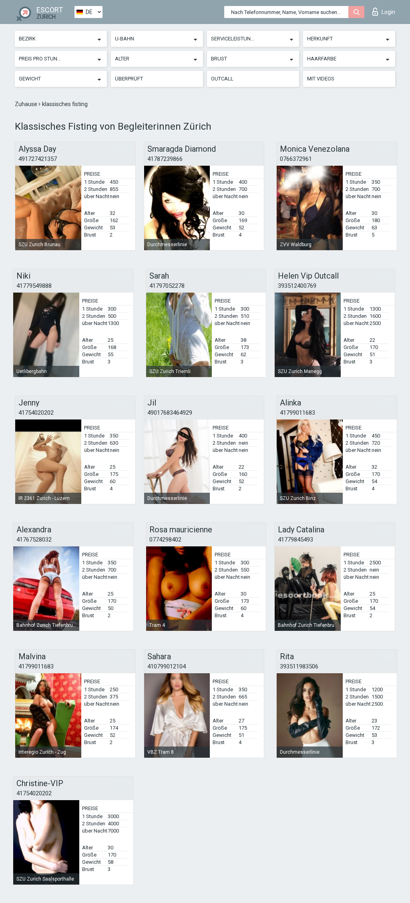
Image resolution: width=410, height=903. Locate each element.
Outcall (222, 79)
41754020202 (36, 412)
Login (388, 12)
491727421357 (37, 159)
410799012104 (166, 666)
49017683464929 (169, 412)
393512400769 (297, 285)
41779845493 (295, 539)
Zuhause (26, 104)
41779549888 (34, 285)
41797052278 (167, 285)
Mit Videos (320, 79)
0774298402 (165, 539)
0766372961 (296, 159)
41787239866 (165, 159)
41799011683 (297, 412)
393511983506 (299, 666)
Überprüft (129, 79)
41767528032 (34, 539)
